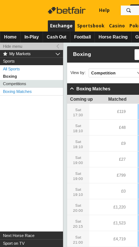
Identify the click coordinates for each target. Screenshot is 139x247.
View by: (78, 73)
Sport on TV (13, 243)
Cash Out (56, 37)
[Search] (128, 10)
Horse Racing (113, 37)
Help (104, 10)
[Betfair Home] (67, 10)
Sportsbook (91, 26)
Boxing (10, 76)
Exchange (61, 26)
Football (82, 37)
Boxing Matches (17, 91)
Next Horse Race (18, 235)
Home (10, 37)
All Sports (11, 69)
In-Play (31, 37)
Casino (117, 26)
